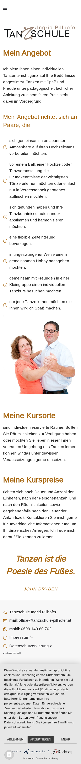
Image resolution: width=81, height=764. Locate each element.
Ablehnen (15, 739)
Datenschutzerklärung (47, 758)
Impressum (28, 758)
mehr (65, 739)
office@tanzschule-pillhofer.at (45, 620)
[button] (5, 8)
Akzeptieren (40, 739)
